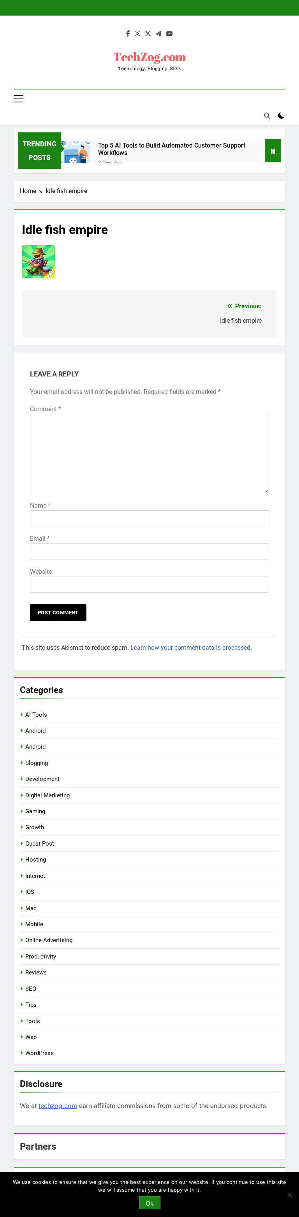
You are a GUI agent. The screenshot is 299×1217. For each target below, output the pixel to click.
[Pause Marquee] (273, 150)
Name (40, 505)
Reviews (36, 972)
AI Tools (36, 714)
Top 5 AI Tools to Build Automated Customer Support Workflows (171, 149)
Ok (150, 1203)
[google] (158, 34)
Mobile (34, 924)
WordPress (39, 1053)
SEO (30, 988)
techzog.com (58, 1106)
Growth (34, 827)
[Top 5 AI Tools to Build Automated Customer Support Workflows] (75, 155)
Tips (31, 1004)
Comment (45, 409)
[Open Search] (267, 116)
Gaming (35, 811)
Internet (35, 875)
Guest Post (39, 843)
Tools (32, 1021)
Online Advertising (48, 940)
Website (41, 571)
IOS (29, 891)
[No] (289, 1195)
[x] (147, 34)
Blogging (36, 763)
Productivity (40, 956)
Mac (31, 908)
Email (40, 538)
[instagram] (137, 34)
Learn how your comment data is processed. (191, 647)
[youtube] (169, 34)
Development (42, 779)
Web (31, 1037)
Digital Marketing (47, 795)
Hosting (35, 859)
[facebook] (128, 34)
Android (35, 730)
